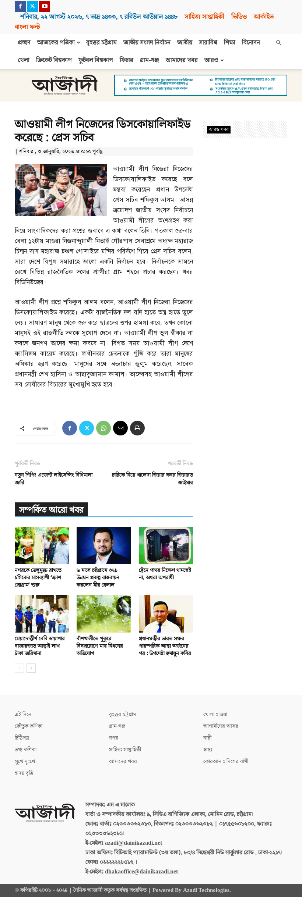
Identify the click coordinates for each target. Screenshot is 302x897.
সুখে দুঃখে (25, 761)
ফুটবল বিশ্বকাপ (95, 60)
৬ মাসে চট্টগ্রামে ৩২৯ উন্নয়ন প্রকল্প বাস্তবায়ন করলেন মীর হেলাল (98, 577)
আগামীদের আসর (220, 726)
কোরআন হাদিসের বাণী (225, 761)
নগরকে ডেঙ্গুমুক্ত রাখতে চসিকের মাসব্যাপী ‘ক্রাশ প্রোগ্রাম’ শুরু (38, 577)
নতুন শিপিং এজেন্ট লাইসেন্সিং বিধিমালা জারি (53, 479)
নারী (207, 738)
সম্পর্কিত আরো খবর (51, 510)
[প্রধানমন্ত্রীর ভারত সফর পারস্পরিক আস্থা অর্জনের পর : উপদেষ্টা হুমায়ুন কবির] (166, 613)
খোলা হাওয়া (215, 714)
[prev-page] (19, 668)
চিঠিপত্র (22, 738)
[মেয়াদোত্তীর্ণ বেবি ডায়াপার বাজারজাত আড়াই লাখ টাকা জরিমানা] (42, 613)
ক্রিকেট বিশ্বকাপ (54, 60)
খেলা (23, 60)
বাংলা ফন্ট (27, 27)
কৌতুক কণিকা (28, 726)
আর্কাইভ (264, 16)
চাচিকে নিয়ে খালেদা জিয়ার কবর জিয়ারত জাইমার (152, 479)
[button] (278, 42)
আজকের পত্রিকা (56, 42)
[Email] (120, 428)
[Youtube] (44, 6)
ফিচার (126, 60)
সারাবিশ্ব (208, 42)
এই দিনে (23, 714)
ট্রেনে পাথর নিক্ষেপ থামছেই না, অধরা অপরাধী (165, 573)
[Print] (137, 428)
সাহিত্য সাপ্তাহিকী (204, 16)
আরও (211, 60)
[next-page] (31, 668)
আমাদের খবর (182, 60)
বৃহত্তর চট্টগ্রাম (101, 42)
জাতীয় (184, 42)
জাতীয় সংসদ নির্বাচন (147, 42)
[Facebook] (20, 6)
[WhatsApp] (103, 428)
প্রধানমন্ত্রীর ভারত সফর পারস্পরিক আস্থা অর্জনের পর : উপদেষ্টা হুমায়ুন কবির (165, 646)
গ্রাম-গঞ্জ (149, 60)
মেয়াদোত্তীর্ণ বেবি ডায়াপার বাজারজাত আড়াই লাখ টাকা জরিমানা (40, 646)
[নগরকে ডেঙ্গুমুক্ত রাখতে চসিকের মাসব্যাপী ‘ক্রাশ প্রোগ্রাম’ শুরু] (42, 545)
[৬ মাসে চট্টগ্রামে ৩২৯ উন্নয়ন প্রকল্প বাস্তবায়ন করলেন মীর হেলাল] (104, 545)
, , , (99, 16)
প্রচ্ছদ (24, 42)
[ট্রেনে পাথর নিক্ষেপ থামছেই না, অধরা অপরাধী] (166, 545)
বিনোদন (251, 42)
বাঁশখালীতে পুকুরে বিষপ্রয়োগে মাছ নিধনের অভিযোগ (100, 646)
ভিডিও (239, 16)
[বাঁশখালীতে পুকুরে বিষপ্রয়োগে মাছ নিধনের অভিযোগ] (104, 613)
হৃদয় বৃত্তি (24, 773)
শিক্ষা (229, 42)
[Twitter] (32, 6)
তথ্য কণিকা (25, 750)
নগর (113, 738)
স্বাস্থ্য (207, 750)
